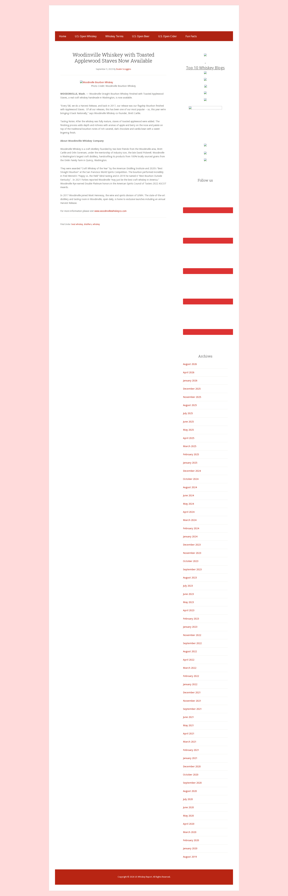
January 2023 (190, 626)
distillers (88, 224)
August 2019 (190, 856)
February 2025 (191, 454)
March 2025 (189, 446)
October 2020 (190, 774)
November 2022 (192, 635)
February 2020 (191, 840)
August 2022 (190, 651)
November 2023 (192, 552)
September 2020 (192, 782)
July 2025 (188, 413)
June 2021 (188, 717)
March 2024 (189, 520)
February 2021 (191, 750)
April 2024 (188, 511)
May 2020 (188, 815)
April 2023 (188, 610)
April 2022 (188, 659)
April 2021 (188, 733)
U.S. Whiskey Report (144, 21)
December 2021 (192, 692)
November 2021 (192, 700)
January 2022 (190, 684)
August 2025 (190, 405)
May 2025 (188, 429)
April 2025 (188, 438)
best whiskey (77, 224)
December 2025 (192, 388)
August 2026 (190, 364)
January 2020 (190, 848)
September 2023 (192, 569)
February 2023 (191, 618)
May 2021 (188, 725)
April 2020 (188, 823)
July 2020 (188, 799)
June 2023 (188, 594)
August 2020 (190, 791)
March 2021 (189, 741)
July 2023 (188, 585)
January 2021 (190, 758)
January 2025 (190, 462)
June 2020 (188, 807)
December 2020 (192, 766)
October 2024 (190, 479)
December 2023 (192, 544)
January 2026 (190, 380)
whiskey (96, 224)
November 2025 (192, 397)
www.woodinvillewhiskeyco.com (110, 211)
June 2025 (188, 421)
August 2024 (190, 487)
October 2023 (190, 561)
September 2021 (192, 708)
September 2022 (192, 643)
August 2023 (190, 577)
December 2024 (192, 470)
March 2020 (189, 832)
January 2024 (190, 536)
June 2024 (188, 495)
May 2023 (188, 602)
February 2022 (191, 676)
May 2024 (188, 503)
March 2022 (189, 667)
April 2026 (188, 372)
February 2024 (191, 528)
